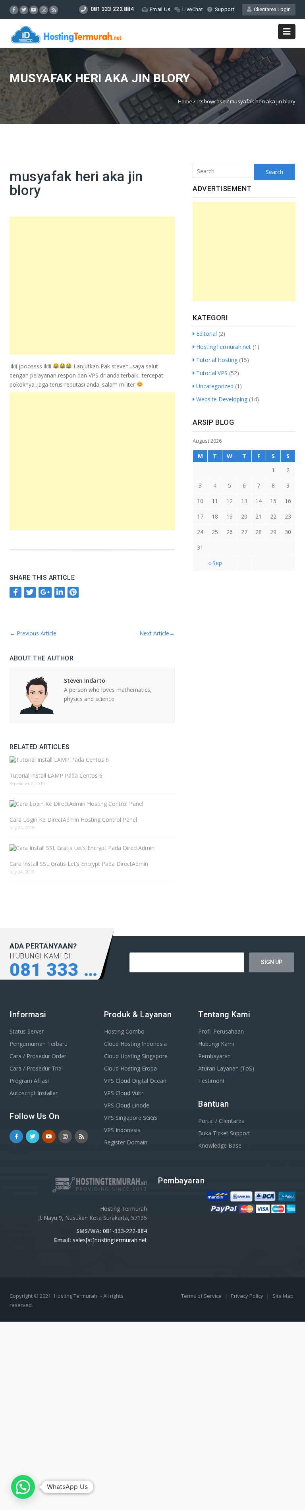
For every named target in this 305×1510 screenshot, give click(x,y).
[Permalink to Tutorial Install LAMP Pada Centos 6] (92, 759)
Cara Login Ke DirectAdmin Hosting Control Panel (73, 819)
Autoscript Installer (34, 1093)
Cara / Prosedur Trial (36, 1068)
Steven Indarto (84, 680)
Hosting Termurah (75, 1295)
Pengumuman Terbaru (39, 1043)
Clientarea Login (271, 9)
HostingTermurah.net (223, 346)
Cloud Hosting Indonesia (135, 1043)
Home (185, 101)
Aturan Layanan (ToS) (226, 1068)
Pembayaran (214, 1056)
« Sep (215, 563)
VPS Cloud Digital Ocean (135, 1080)
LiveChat (192, 9)
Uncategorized (215, 386)
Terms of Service (202, 1295)
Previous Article (33, 633)
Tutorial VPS (212, 373)
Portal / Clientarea (221, 1121)
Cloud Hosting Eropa (130, 1068)
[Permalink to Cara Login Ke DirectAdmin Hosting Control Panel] (92, 803)
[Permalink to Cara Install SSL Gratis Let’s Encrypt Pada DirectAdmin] (92, 847)
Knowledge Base (219, 1145)
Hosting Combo (124, 1031)
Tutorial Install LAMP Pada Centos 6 (56, 775)
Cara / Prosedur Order (38, 1056)
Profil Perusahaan (221, 1031)
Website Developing (221, 399)
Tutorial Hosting (216, 360)
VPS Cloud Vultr (123, 1093)
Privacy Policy (247, 1295)
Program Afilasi (29, 1080)
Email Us (160, 9)
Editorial (206, 333)
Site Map (282, 1295)
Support (224, 9)
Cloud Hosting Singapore (136, 1056)
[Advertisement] (94, 285)
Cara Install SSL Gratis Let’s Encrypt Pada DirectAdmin (79, 863)
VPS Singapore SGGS (130, 1117)
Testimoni (211, 1080)
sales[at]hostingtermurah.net (110, 1240)
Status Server (27, 1031)
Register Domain (125, 1142)
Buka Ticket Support (224, 1133)
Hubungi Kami (216, 1043)
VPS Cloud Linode (126, 1105)
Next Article (157, 633)
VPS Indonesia (122, 1130)
